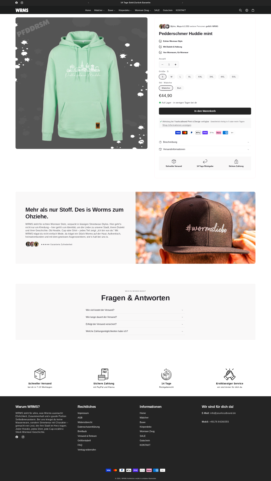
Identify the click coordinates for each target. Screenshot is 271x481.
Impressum (83, 413)
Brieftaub (82, 431)
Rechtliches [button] (87, 407)
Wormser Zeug (147, 431)
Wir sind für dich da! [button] (218, 407)
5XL (234, 77)
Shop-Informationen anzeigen (176, 125)
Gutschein (145, 440)
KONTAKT (145, 445)
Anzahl (162, 59)
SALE (143, 436)
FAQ (80, 445)
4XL (223, 77)
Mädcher (144, 417)
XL (189, 77)
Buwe (143, 422)
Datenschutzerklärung (89, 427)
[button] (99, 10)
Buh (179, 88)
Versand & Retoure (87, 436)
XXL (200, 77)
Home (143, 413)
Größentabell (84, 440)
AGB (80, 417)
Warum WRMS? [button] (28, 407)
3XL (212, 77)
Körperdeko (145, 427)
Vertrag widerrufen (87, 450)
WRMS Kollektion (128, 478)
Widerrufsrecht (85, 422)
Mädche (166, 88)
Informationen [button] (151, 407)
